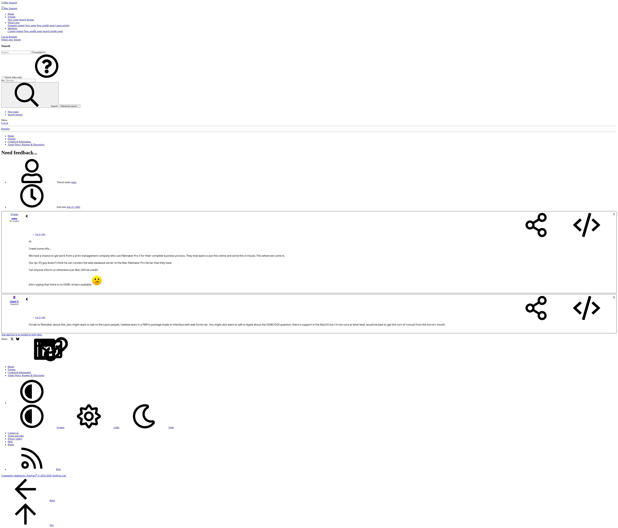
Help (10, 441)
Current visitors (15, 31)
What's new (14, 22)
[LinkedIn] (23, 349)
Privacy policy (15, 438)
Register (5, 128)
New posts (13, 19)
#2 (614, 297)
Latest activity (62, 25)
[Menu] (2, 6)
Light (116, 427)
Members (12, 28)
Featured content (16, 25)
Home (11, 14)
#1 (614, 214)
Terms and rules (16, 436)
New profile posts (46, 25)
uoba (73, 182)
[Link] (34, 349)
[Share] (536, 225)
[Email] (29, 349)
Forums (11, 16)
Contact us (13, 433)
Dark (171, 427)
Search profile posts (53, 31)
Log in (4, 123)
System (60, 427)
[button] (47, 77)
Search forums (26, 19)
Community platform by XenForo (33, 475)
